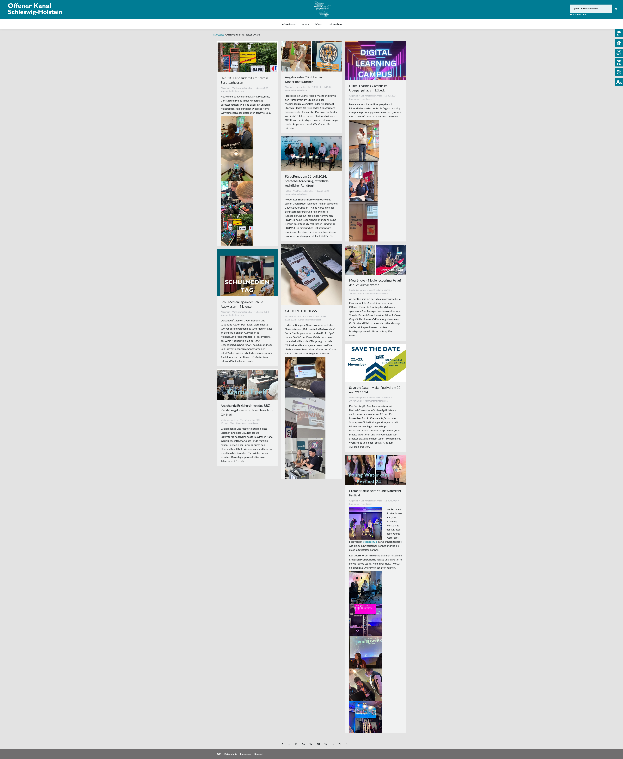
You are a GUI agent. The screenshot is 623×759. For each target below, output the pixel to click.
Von (242, 88)
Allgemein (225, 88)
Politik (288, 191)
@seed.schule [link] (369, 541)
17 (310, 743)
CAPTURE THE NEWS (301, 311)
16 (303, 743)
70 (339, 743)
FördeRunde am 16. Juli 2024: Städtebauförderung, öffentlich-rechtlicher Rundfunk (307, 180)
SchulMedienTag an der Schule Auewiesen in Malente (242, 304)
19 (325, 743)
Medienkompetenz (293, 316)
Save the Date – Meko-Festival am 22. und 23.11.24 (375, 390)
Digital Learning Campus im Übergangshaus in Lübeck (368, 88)
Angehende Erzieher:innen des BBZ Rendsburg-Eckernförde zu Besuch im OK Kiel (247, 410)
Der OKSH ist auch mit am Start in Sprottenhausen (244, 80)
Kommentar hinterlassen (232, 91)
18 (318, 743)
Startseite (218, 34)
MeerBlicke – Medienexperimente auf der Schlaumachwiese (375, 282)
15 (295, 743)
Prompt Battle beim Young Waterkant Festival (375, 493)
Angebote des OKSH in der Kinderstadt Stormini (303, 79)
